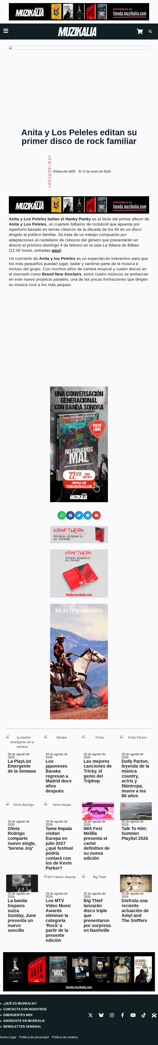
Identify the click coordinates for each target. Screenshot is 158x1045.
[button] (61, 515)
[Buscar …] (150, 31)
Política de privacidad (34, 1037)
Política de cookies (65, 1037)
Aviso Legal (8, 1037)
